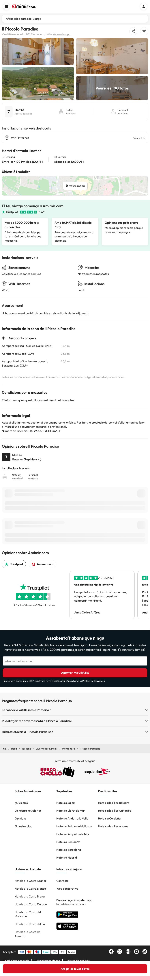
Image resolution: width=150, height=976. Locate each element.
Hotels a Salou (65, 803)
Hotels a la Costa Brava (30, 896)
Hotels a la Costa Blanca (30, 888)
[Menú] (6, 6)
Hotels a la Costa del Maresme (28, 914)
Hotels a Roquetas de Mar (72, 834)
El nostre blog (23, 826)
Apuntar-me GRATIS (75, 672)
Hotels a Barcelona (68, 849)
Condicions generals (16, 960)
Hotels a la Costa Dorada (31, 904)
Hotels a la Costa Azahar (30, 880)
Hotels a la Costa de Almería (27, 934)
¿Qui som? (21, 803)
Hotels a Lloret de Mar (70, 810)
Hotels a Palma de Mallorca (74, 826)
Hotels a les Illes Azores (113, 826)
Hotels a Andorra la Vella (72, 818)
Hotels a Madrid (66, 857)
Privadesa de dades (47, 960)
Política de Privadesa (93, 680)
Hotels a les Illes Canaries (114, 810)
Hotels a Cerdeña (109, 818)
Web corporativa (67, 888)
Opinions (20, 818)
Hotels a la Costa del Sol (30, 924)
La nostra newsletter (28, 810)
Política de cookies (77, 960)
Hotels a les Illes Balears (113, 803)
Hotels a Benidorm (68, 842)
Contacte (62, 880)
